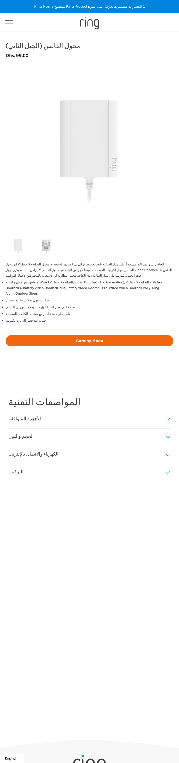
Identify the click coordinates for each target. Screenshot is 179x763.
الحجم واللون (21, 436)
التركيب (16, 472)
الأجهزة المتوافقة (24, 418)
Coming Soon (89, 340)
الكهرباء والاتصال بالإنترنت (33, 454)
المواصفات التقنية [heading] (44, 402)
